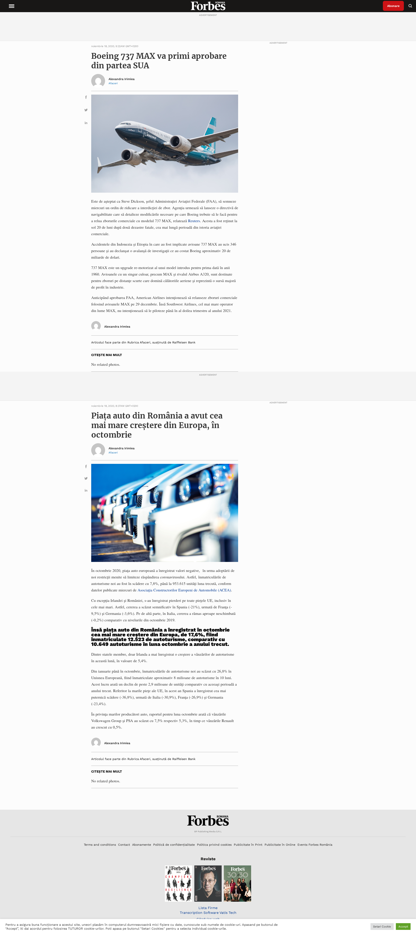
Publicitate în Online (280, 844)
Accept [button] (403, 926)
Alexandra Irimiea (122, 79)
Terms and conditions (100, 844)
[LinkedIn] (86, 123)
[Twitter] (86, 110)
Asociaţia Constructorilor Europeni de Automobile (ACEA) (184, 590)
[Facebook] (86, 98)
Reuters (194, 220)
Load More (208, 799)
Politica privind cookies (214, 844)
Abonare (393, 6)
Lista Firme (208, 908)
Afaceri (113, 83)
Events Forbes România (314, 844)
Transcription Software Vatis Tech (208, 913)
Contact (124, 844)
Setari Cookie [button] (382, 926)
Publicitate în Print (248, 844)
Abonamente (141, 844)
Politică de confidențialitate (174, 844)
